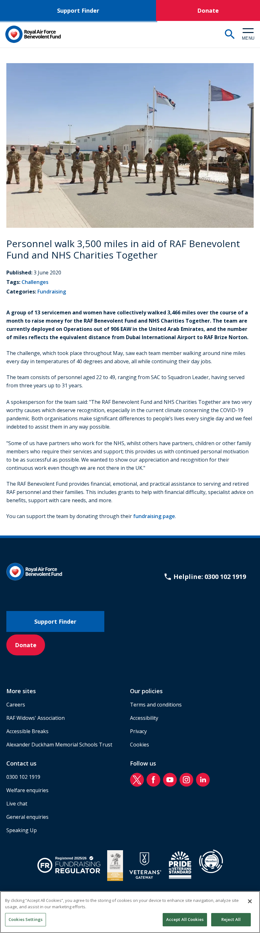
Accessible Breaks (27, 731)
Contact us (21, 763)
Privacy (138, 731)
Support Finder (78, 10)
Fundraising (51, 291)
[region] (130, 912)
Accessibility (144, 717)
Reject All (231, 919)
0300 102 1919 (23, 776)
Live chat (16, 803)
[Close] (250, 901)
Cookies (139, 744)
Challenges (35, 282)
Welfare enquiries (27, 790)
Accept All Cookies (185, 919)
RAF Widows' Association (35, 717)
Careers (15, 704)
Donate (208, 10)
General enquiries (27, 816)
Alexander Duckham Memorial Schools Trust (59, 744)
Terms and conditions (156, 704)
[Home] (33, 34)
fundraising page (154, 516)
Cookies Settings (25, 919)
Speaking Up (21, 830)
